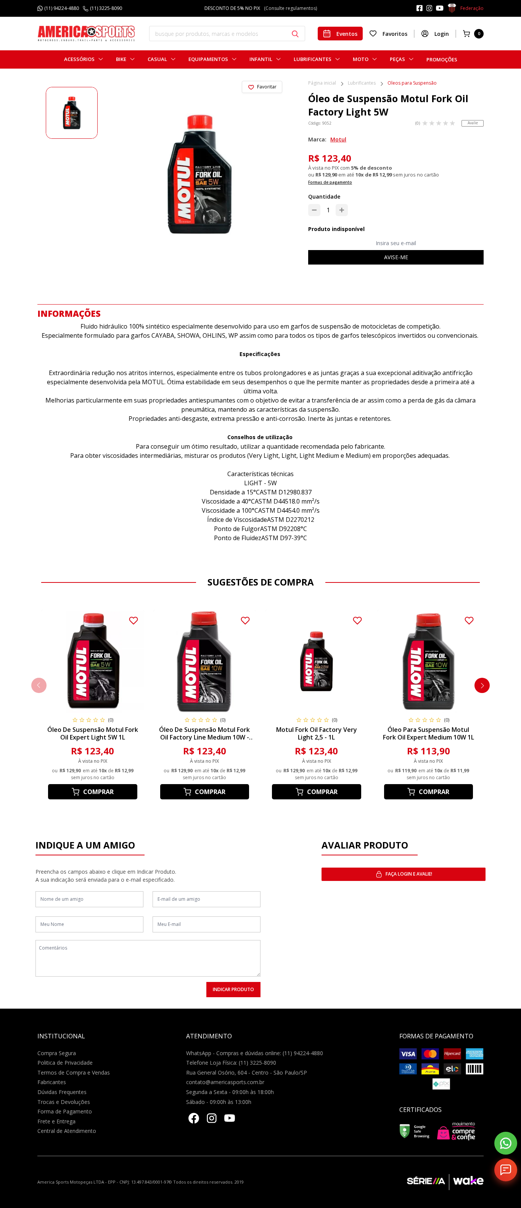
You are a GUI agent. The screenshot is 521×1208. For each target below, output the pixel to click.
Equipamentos (208, 59)
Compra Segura (56, 1053)
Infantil (260, 59)
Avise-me (396, 257)
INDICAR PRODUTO (233, 989)
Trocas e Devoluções (63, 1101)
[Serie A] (428, 1182)
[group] (72, 113)
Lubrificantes (312, 59)
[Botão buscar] (295, 34)
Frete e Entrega (56, 1121)
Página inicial (322, 83)
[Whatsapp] (505, 1143)
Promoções (441, 59)
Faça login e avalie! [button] (409, 874)
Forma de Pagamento (64, 1111)
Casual (157, 59)
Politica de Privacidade (65, 1062)
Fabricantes (51, 1082)
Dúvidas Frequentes (62, 1092)
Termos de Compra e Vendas (73, 1072)
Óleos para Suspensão (412, 83)
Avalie (473, 122)
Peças (397, 59)
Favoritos (395, 33)
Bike (121, 59)
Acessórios (79, 59)
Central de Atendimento (66, 1130)
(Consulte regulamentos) (296, 8)
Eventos (346, 33)
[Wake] (466, 1182)
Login (441, 33)
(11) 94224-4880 (61, 8)
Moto (360, 59)
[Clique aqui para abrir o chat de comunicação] (505, 1169)
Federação (472, 8)
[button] (482, 685)
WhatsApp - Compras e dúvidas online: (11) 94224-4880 (254, 1053)
